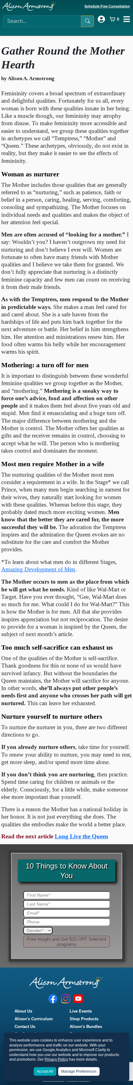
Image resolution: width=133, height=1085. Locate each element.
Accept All (45, 1071)
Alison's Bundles (86, 1026)
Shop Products (84, 1019)
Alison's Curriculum (34, 1019)
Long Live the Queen (81, 836)
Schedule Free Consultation (107, 6)
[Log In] (101, 19)
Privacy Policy (56, 1059)
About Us (23, 1011)
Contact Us (25, 1026)
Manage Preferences (79, 1071)
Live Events (81, 1011)
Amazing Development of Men (38, 569)
